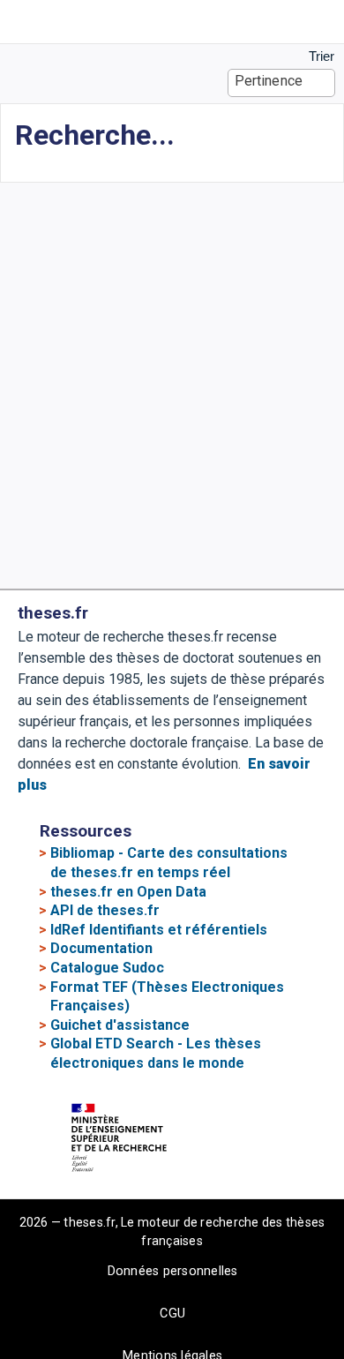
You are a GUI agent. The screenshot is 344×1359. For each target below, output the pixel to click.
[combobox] (281, 83)
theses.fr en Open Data (128, 891)
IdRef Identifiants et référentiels (158, 929)
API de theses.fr (105, 910)
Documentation (101, 948)
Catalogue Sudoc (107, 967)
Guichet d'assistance (120, 1025)
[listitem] (24, 21)
